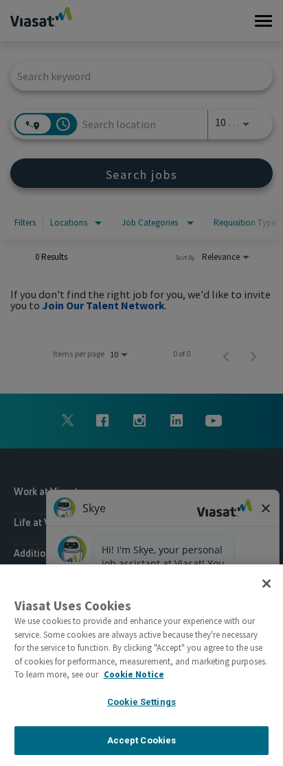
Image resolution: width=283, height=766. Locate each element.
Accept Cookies (142, 740)
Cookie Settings (141, 702)
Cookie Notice (134, 674)
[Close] (266, 583)
